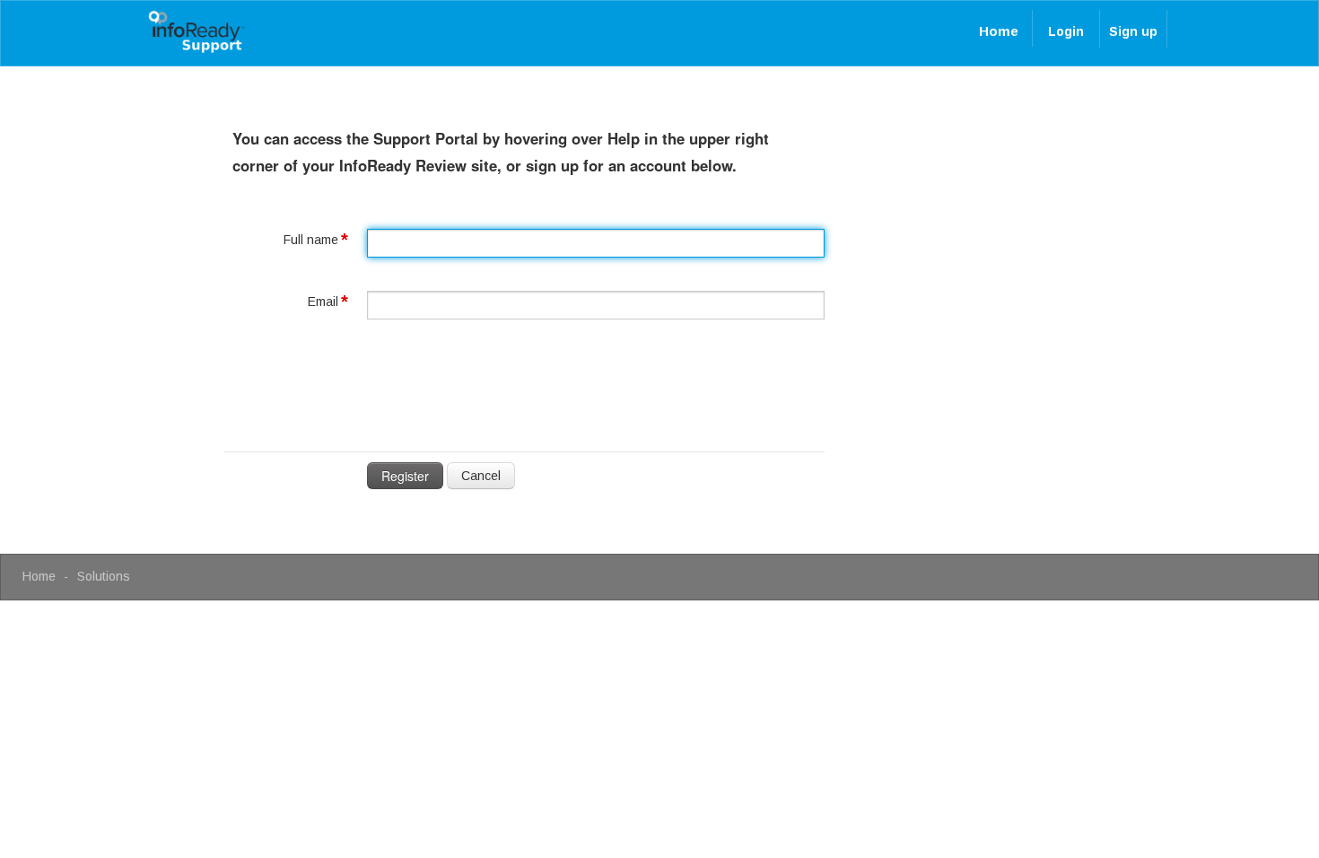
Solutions (103, 576)
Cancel (481, 475)
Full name (311, 239)
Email (323, 301)
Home (998, 31)
